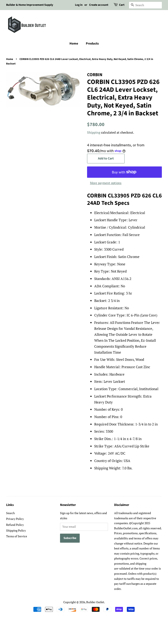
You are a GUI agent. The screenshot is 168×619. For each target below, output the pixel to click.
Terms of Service (16, 536)
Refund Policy (15, 525)
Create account (98, 5)
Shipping (93, 132)
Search (10, 513)
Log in (79, 5)
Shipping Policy (16, 530)
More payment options (105, 183)
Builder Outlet (95, 602)
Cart (121, 5)
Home (73, 43)
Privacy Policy (15, 519)
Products (92, 43)
